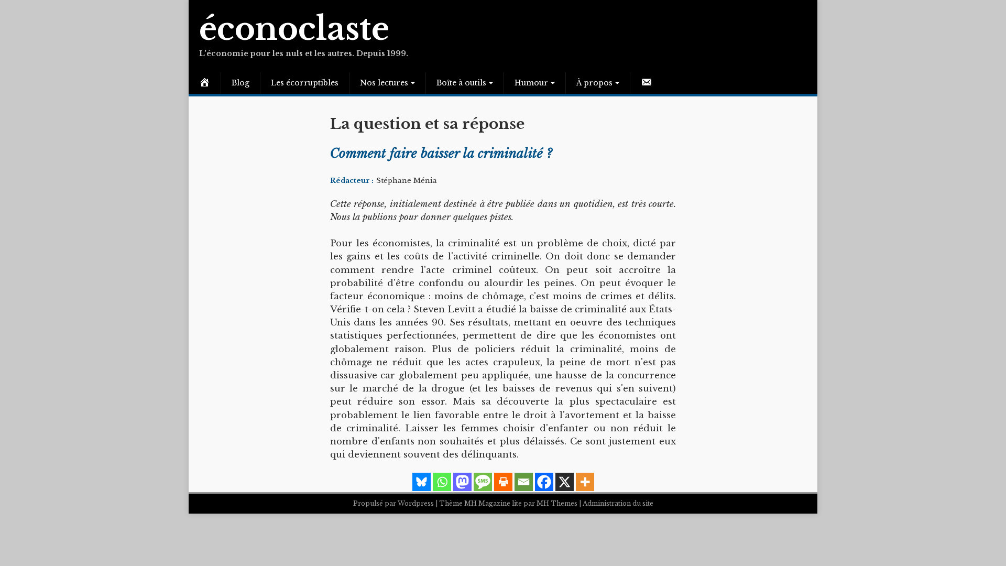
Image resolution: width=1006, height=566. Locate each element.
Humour (531, 83)
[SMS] (483, 482)
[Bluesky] (421, 482)
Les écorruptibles (304, 83)
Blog (240, 83)
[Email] (524, 482)
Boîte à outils (461, 83)
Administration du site (618, 503)
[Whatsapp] (442, 482)
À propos (594, 83)
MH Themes (557, 503)
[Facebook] (544, 482)
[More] (585, 482)
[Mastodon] (462, 482)
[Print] (503, 482)
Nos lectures (384, 83)
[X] (564, 482)
